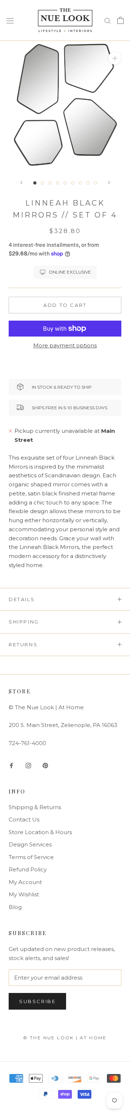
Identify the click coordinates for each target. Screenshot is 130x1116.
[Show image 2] (42, 183)
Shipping (24, 622)
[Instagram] (28, 765)
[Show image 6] (72, 183)
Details (22, 599)
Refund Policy (28, 869)
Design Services (30, 844)
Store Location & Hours (40, 832)
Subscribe (37, 1001)
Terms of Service (31, 857)
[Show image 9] (95, 183)
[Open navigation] (10, 20)
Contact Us (24, 819)
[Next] (109, 182)
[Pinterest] (45, 765)
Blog (15, 907)
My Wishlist (24, 894)
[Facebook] (11, 765)
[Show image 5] (65, 183)
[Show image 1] (34, 183)
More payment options (65, 345)
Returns (23, 644)
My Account (25, 882)
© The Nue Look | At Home (65, 1037)
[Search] (107, 20)
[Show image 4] (57, 183)
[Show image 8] (88, 183)
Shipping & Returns (35, 807)
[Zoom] (114, 57)
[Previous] (21, 182)
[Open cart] (120, 20)
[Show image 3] (50, 183)
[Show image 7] (80, 183)
